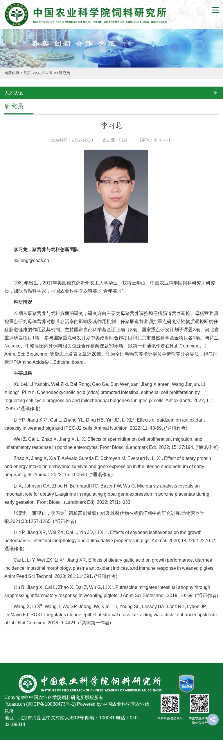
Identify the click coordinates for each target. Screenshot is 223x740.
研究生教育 (6, 334)
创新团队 (6, 142)
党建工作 (6, 434)
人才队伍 (6, 282)
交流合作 (6, 387)
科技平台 (6, 188)
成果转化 (6, 235)
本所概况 (6, 48)
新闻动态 (6, 95)
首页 (27, 73)
